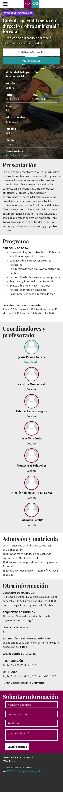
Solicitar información (31, 52)
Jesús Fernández (31, 438)
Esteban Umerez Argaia (31, 411)
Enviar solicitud (17, 746)
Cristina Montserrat (31, 384)
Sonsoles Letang (31, 520)
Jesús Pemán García (17, 155)
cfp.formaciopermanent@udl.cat (27, 771)
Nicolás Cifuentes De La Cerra (31, 493)
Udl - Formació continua (31, 4)
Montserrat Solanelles (32, 465)
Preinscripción (31, 61)
